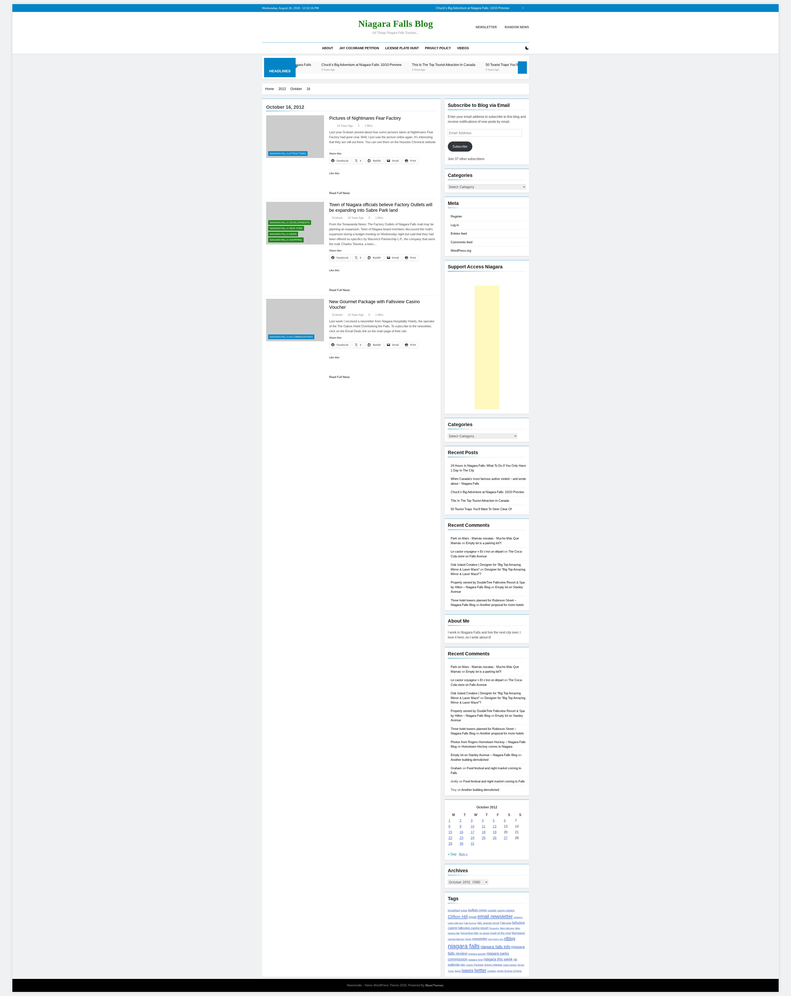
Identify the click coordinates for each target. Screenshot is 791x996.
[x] (274, 27)
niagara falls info (495, 947)
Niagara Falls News (283, 234)
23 (461, 838)
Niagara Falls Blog (395, 24)
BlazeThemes (434, 985)
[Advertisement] (487, 347)
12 (494, 826)
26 (494, 838)
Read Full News (339, 193)
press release (493, 964)
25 (484, 838)
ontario (469, 965)
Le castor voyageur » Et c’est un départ (477, 551)
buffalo (464, 910)
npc (462, 964)
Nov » (463, 854)
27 (506, 838)
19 (494, 832)
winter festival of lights (509, 971)
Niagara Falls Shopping (286, 239)
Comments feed (461, 242)
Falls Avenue (470, 923)
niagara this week (498, 959)
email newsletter (495, 916)
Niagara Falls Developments (290, 222)
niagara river (475, 959)
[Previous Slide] (520, 8)
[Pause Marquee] (522, 67)
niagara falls (464, 946)
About (327, 48)
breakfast (454, 910)
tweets (468, 970)
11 (483, 826)
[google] (279, 27)
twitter (480, 970)
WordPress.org (461, 250)
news (468, 939)
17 (472, 832)
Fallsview (505, 923)
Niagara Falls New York (286, 228)
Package (479, 964)
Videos (463, 48)
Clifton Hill (458, 916)
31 (472, 843)
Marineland (518, 933)
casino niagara (505, 910)
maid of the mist (500, 933)
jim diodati (484, 933)
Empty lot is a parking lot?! (483, 543)
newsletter (479, 939)
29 (450, 843)
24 (472, 838)
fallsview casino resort (473, 928)
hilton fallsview (507, 928)
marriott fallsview (456, 939)
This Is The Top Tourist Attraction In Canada (480, 8)
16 (461, 832)
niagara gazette (477, 954)
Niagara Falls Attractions (288, 153)
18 (484, 832)
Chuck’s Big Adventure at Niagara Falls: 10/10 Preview (487, 492)
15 (450, 832)
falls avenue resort (488, 923)
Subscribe (460, 146)
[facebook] (264, 27)
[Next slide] (526, 8)
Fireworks (494, 928)
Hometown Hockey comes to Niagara (487, 746)
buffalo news (477, 910)
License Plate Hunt (402, 48)
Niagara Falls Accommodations (291, 337)
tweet (458, 971)
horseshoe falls (470, 933)
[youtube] (284, 27)
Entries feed (459, 233)
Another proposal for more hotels (502, 605)
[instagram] (269, 27)
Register (456, 216)
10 (472, 826)
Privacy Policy (438, 48)
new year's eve (495, 939)
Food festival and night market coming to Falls (494, 781)
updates (491, 971)
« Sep (452, 854)
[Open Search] (520, 48)
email (473, 917)
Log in (455, 225)
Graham (337, 217)
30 (461, 843)
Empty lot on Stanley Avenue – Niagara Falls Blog (484, 755)
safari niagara (510, 965)
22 (450, 838)
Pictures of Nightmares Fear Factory (365, 118)
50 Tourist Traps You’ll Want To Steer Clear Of (447, 65)
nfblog (509, 938)
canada (492, 910)
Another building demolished (469, 759)
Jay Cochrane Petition (359, 48)
